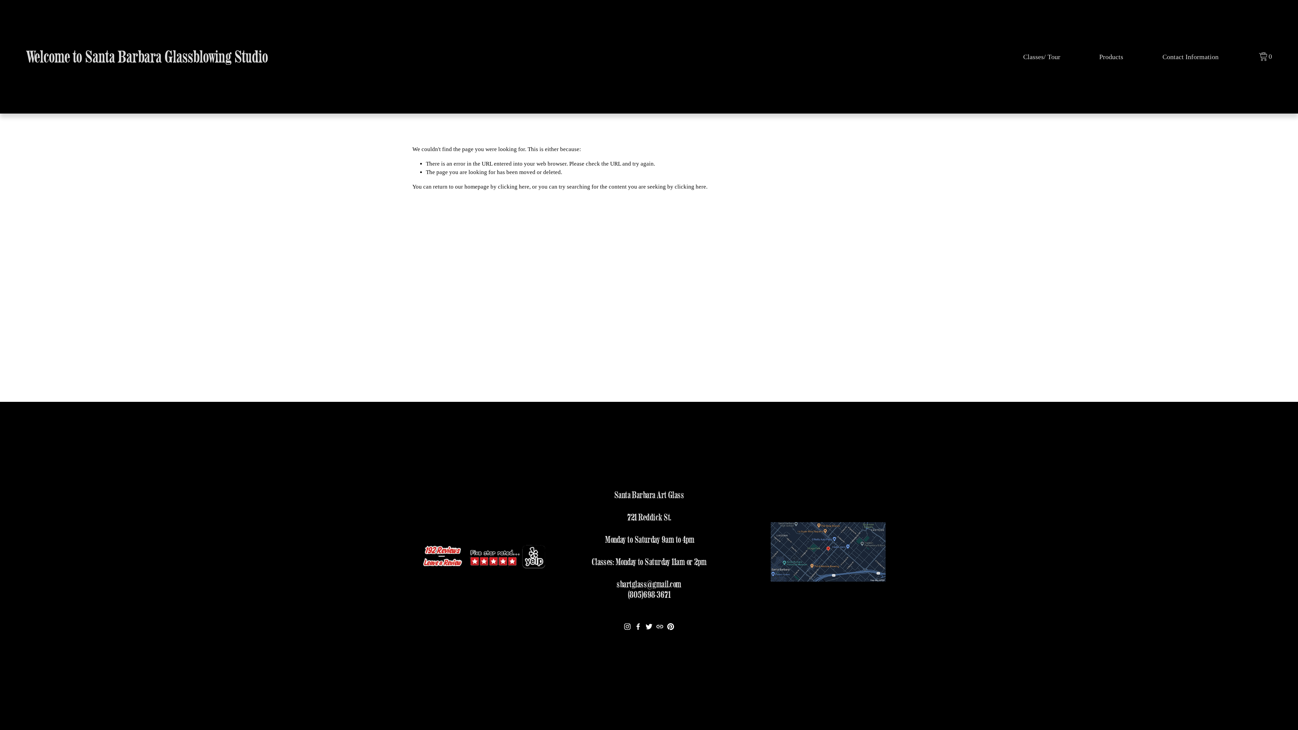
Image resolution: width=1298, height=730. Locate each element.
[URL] (659, 626)
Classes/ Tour (1041, 56)
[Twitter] (649, 626)
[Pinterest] (670, 626)
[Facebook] (638, 626)
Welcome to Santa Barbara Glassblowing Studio (147, 56)
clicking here (513, 187)
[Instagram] (627, 626)
